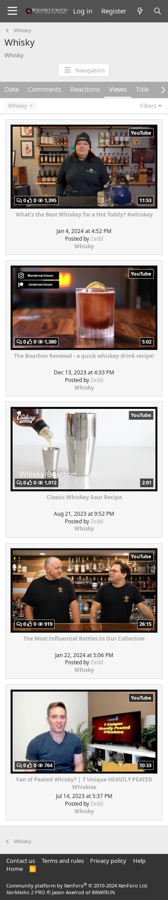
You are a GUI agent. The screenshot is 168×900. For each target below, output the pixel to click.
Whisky (17, 106)
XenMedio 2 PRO (25, 892)
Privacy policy (108, 861)
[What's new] (139, 11)
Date (11, 89)
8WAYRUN (103, 892)
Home (14, 869)
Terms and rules (63, 861)
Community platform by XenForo (77, 885)
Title (142, 89)
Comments (44, 89)
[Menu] (12, 11)
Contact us (20, 861)
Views (118, 89)
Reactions (85, 89)
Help (139, 861)
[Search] (157, 11)
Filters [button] (148, 106)
